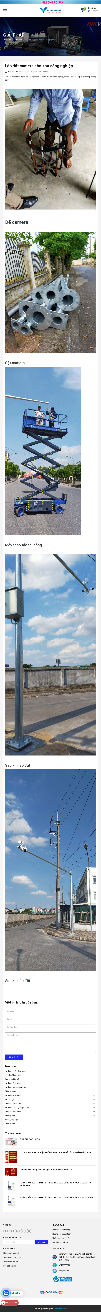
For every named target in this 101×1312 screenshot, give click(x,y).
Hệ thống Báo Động (13, 1083)
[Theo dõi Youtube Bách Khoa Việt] (29, 1231)
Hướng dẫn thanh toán (61, 1234)
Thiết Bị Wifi (10, 1124)
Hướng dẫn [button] (58, 1225)
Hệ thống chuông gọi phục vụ (17, 1107)
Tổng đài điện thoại (13, 1112)
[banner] (50, 2)
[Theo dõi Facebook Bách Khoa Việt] (5, 1231)
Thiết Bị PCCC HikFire (30, 1139)
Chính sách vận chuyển (12, 1257)
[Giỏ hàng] (83, 9)
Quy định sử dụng (10, 1266)
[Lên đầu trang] (94, 1303)
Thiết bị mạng (10, 1091)
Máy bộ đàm (10, 1116)
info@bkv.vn (64, 1271)
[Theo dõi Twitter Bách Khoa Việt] (11, 1231)
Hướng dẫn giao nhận (61, 1238)
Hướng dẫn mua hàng (61, 1230)
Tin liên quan (13, 1133)
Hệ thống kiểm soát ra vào (15, 1087)
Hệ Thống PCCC (11, 1099)
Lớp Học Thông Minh (13, 1075)
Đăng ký (41, 1242)
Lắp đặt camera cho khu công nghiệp (39, 65)
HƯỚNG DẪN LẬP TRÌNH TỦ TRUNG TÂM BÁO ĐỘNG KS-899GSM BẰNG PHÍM (56, 1197)
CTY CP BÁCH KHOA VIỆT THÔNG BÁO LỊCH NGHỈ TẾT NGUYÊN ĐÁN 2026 (55, 1152)
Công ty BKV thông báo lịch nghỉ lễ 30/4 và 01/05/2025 (46, 1169)
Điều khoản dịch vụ (60, 1242)
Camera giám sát (12, 1079)
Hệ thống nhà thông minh (15, 1071)
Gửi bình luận (14, 1057)
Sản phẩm (93, 9)
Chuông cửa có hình (13, 1103)
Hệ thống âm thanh (13, 1095)
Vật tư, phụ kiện (11, 1120)
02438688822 (64, 1265)
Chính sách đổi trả (10, 1262)
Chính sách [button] (9, 1249)
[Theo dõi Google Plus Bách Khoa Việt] (17, 1231)
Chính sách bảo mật (11, 1253)
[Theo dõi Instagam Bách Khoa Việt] (23, 1231)
